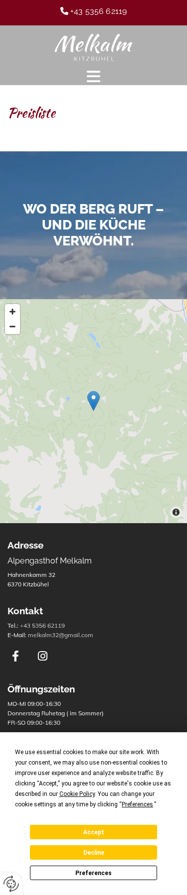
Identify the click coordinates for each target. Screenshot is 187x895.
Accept (93, 832)
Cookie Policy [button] (77, 793)
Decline (93, 852)
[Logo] (93, 47)
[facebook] (15, 656)
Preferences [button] (137, 804)
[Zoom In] (12, 311)
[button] (93, 77)
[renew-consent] (11, 884)
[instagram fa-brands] (42, 656)
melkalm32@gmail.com (60, 635)
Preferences (93, 873)
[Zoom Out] (12, 326)
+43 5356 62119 (42, 625)
